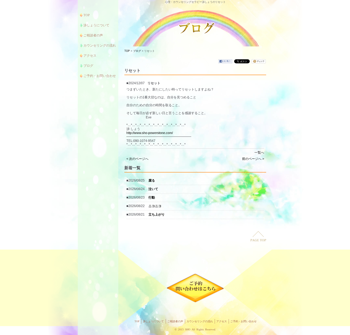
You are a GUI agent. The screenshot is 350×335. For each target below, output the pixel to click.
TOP (127, 50)
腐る (151, 180)
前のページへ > (253, 159)
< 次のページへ (137, 159)
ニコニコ (154, 206)
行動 (151, 197)
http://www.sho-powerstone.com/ (149, 133)
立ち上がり (156, 214)
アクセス (221, 321)
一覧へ (259, 152)
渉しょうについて (153, 321)
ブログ (137, 50)
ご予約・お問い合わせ (243, 321)
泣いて (153, 189)
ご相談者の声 (175, 321)
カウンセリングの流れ (200, 321)
